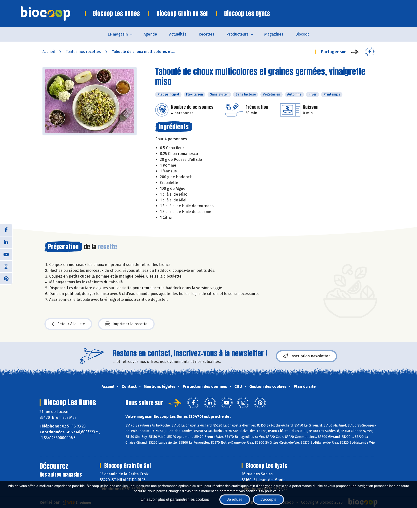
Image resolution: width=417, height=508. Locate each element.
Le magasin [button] (118, 34)
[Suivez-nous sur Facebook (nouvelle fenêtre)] (6, 230)
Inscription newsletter (310, 356)
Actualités (178, 34)
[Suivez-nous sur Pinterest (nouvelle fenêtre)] (6, 278)
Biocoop (302, 34)
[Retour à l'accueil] (53, 13)
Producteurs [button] (237, 34)
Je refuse (235, 499)
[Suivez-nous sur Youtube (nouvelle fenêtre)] (6, 254)
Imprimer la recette (129, 324)
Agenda (150, 34)
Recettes (206, 34)
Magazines (273, 34)
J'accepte (268, 499)
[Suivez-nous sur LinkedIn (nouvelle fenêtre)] (6, 242)
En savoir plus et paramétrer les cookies (175, 499)
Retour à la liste (71, 324)
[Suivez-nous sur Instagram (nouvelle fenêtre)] (6, 266)
